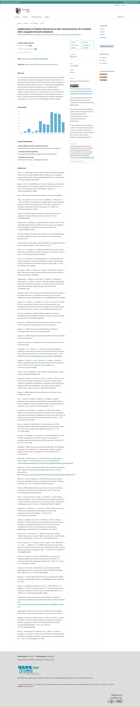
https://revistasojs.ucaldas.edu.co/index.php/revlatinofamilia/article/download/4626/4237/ (46, 474)
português (103, 37)
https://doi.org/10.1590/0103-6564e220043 (34, 59)
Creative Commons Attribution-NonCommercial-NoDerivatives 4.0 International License (81, 91)
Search (121, 17)
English (102, 29)
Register (117, 5)
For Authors (103, 60)
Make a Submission (107, 46)
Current (17, 17)
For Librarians (103, 63)
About (47, 17)
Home (19, 23)
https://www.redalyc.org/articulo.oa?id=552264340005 (45, 356)
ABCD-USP (69, 678)
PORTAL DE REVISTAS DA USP (10, 2)
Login (123, 5)
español (102, 32)
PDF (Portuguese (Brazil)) (74, 45)
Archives (25, 17)
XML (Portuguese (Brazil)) (87, 45)
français (102, 34)
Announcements (36, 17)
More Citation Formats (77, 161)
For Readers (103, 57)
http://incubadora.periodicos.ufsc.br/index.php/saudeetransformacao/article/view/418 (45, 463)
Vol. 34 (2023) (34, 23)
